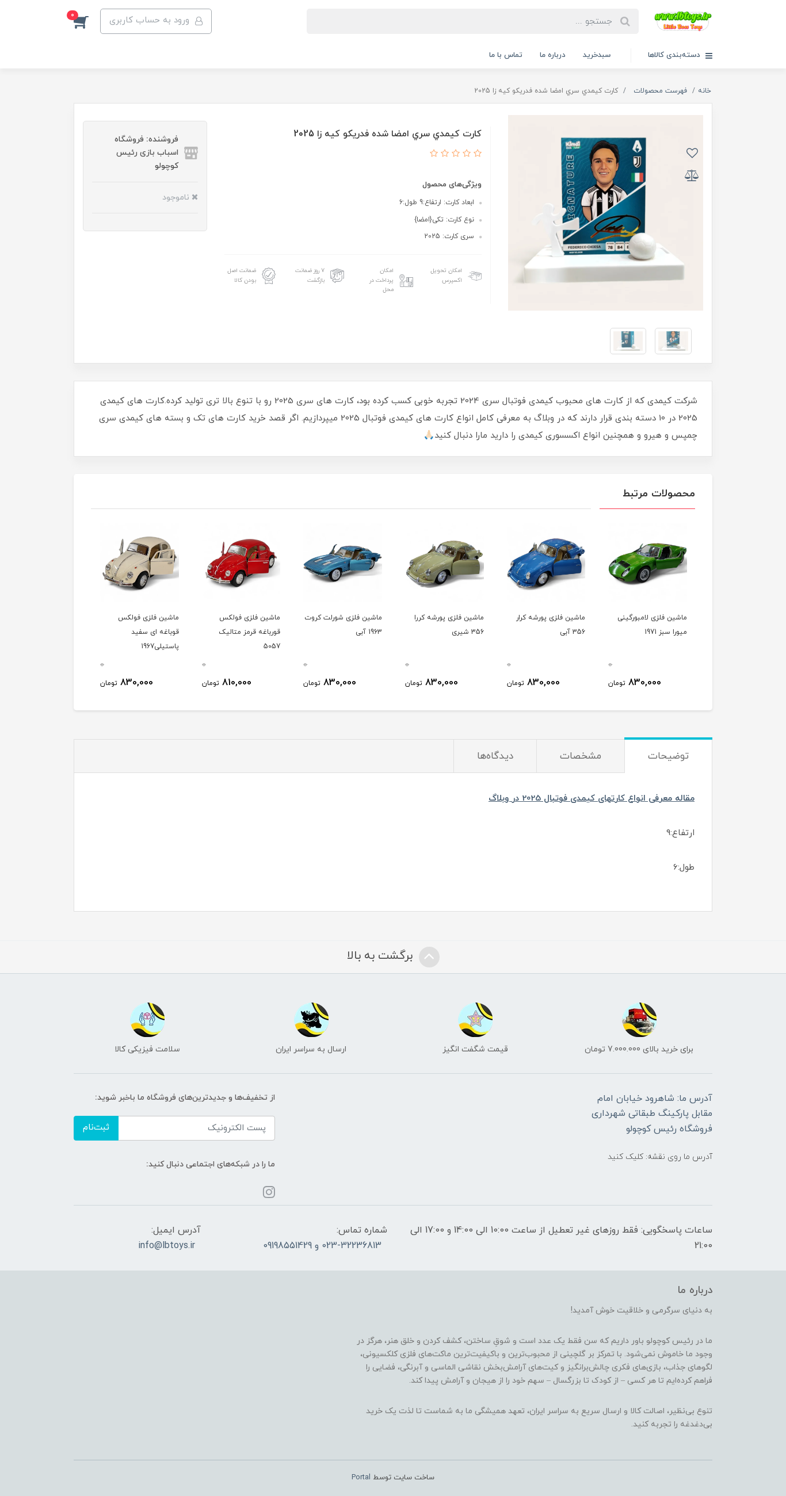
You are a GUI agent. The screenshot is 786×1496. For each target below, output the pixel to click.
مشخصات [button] (580, 756)
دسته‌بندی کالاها (675, 55)
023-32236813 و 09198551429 (322, 1245)
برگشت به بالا (381, 956)
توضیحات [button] (668, 756)
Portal (361, 1477)
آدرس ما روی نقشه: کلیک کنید (660, 1156)
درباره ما (553, 55)
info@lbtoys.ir (166, 1245)
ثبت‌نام (96, 1128)
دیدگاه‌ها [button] (495, 756)
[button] (87, 21)
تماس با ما (505, 55)
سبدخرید (597, 55)
